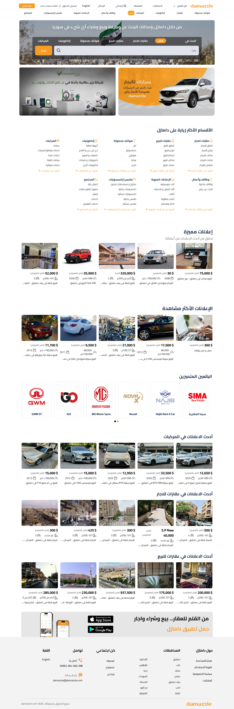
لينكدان (110, 674)
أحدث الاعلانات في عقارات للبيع (185, 556)
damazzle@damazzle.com (68, 680)
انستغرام (110, 667)
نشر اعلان (27, 6)
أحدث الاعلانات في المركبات (188, 436)
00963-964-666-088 (71, 665)
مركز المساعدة (204, 660)
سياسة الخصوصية (202, 673)
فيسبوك (110, 660)
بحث (43, 50)
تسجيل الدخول (69, 6)
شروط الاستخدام (203, 667)
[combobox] (130, 50)
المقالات (207, 680)
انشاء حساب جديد (49, 6)
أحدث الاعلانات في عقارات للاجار (185, 494)
